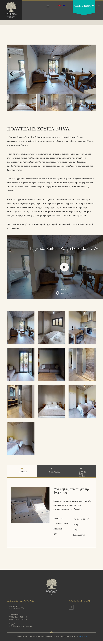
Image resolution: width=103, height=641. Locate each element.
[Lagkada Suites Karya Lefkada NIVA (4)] (51, 402)
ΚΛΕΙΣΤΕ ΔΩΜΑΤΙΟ (84, 6)
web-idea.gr (83, 636)
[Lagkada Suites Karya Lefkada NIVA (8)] (82, 327)
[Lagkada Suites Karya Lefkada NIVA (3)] (20, 402)
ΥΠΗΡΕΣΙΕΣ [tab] (54, 472)
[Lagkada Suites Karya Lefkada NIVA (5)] (82, 402)
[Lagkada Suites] (11, 10)
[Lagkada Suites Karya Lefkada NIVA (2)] (82, 365)
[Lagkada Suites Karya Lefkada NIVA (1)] (20, 327)
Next (98, 325)
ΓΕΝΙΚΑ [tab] (23, 472)
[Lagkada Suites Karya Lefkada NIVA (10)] (51, 365)
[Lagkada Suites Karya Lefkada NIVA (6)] (20, 439)
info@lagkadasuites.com (20, 626)
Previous (5, 325)
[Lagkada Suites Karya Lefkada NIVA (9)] (20, 365)
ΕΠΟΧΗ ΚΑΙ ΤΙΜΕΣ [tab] (82, 474)
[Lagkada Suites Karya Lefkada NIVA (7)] (51, 327)
